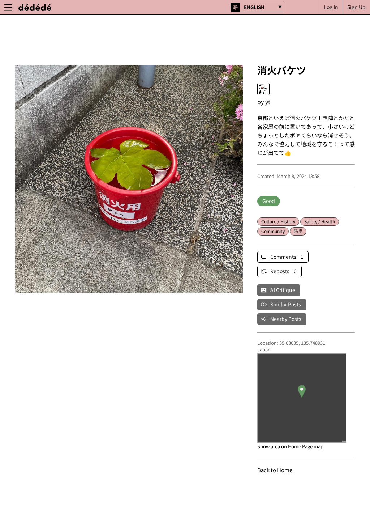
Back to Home (274, 470)
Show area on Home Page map (290, 446)
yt (267, 101)
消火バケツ (281, 70)
